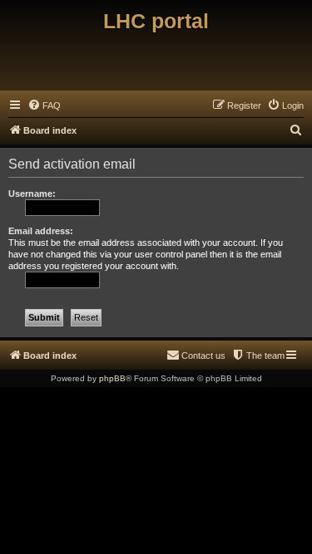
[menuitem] (44, 105)
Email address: (40, 231)
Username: (32, 194)
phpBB (112, 378)
